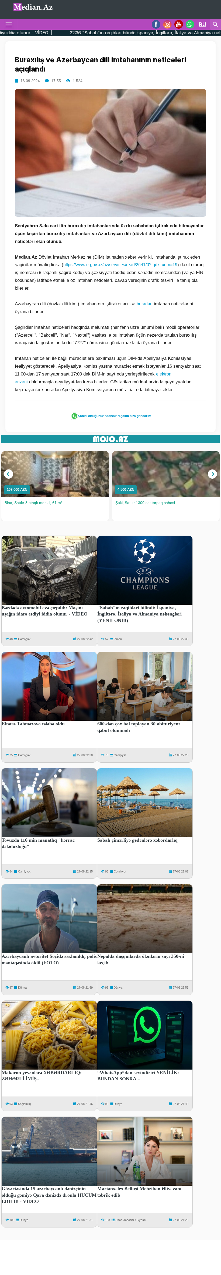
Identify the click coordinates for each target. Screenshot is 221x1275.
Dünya (22, 987)
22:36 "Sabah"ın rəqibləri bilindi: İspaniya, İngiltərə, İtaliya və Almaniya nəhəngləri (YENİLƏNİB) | (111, 32)
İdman (118, 639)
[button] (8, 474)
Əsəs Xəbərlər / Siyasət (130, 1220)
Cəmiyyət (24, 639)
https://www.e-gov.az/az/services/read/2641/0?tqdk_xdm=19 (120, 264)
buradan (145, 304)
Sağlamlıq (24, 1103)
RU (202, 24)
